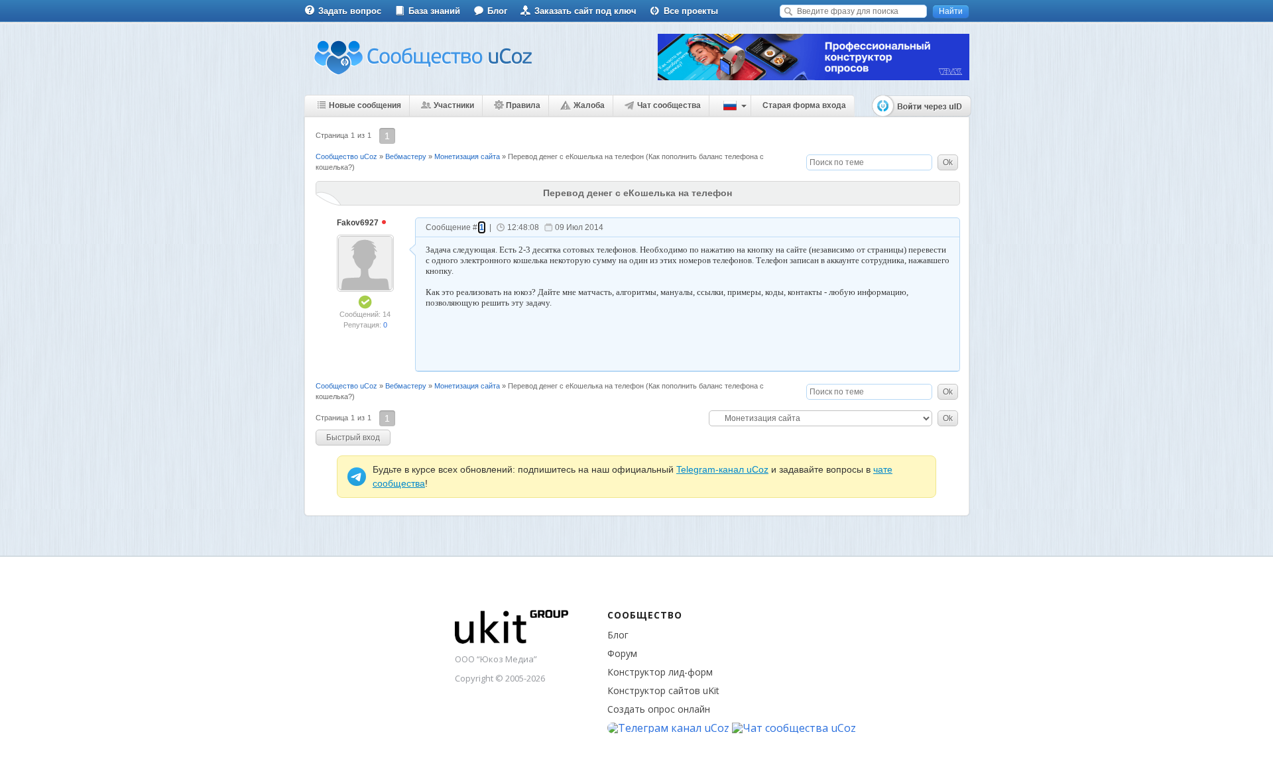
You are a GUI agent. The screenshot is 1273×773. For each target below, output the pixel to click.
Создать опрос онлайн (658, 709)
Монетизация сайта (467, 156)
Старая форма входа (804, 105)
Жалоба (589, 105)
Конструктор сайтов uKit (663, 690)
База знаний (434, 11)
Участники (454, 105)
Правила (523, 105)
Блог (497, 11)
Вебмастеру (405, 156)
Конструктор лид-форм (660, 672)
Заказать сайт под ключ (585, 11)
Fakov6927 (359, 222)
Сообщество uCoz (346, 156)
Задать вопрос (349, 11)
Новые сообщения (365, 105)
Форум (622, 653)
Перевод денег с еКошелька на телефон (576, 156)
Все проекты (691, 11)
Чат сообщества (669, 105)
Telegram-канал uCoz (722, 469)
